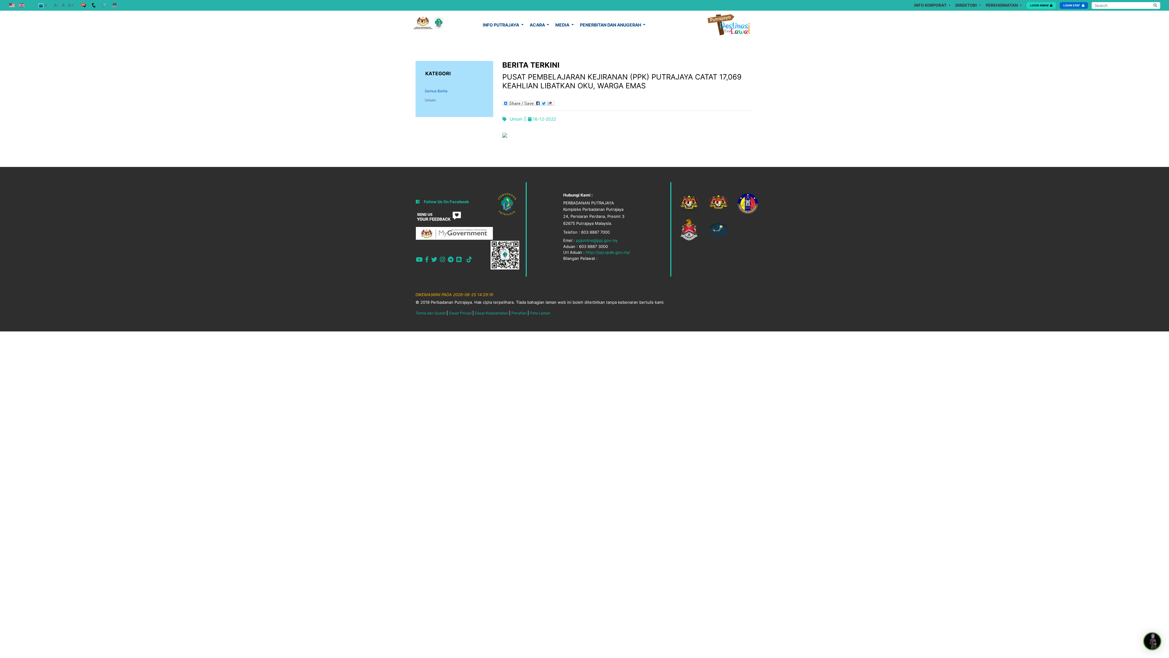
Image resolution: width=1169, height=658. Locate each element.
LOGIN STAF (1071, 5)
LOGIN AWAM (1039, 5)
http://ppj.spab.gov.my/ (608, 252)
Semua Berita (436, 91)
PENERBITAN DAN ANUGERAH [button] (611, 24)
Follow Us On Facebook (446, 201)
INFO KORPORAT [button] (931, 5)
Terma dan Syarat (431, 313)
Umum (430, 100)
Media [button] (562, 24)
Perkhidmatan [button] (1002, 5)
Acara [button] (538, 24)
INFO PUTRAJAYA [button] (501, 24)
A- (56, 5)
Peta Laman (540, 313)
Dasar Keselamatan (491, 313)
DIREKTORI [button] (966, 5)
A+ (71, 5)
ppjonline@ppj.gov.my (597, 240)
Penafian (519, 313)
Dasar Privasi (460, 313)
